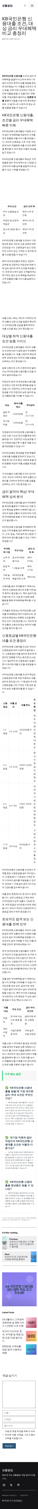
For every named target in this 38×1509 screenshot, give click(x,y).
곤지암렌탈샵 (16, 1500)
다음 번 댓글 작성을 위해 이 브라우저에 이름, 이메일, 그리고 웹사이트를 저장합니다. (20, 1435)
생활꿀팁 (7, 5)
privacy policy (9, 1495)
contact (24, 1495)
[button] (25, 5)
